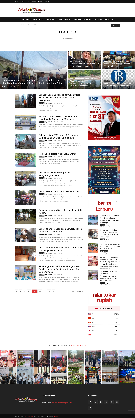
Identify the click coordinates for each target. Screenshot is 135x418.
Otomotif (87, 19)
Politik (67, 19)
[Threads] (90, 408)
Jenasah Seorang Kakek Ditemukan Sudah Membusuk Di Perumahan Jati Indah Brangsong (59, 98)
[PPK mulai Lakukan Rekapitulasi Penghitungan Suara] (25, 178)
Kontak (40, 1)
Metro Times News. (28, 416)
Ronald (108, 225)
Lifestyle (97, 19)
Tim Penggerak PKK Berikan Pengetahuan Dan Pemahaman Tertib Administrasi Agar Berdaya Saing (59, 269)
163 (49, 291)
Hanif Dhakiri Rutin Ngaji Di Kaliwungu (58, 154)
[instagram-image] (8, 358)
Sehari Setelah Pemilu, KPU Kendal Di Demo (60, 191)
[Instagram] (96, 402)
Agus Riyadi (48, 103)
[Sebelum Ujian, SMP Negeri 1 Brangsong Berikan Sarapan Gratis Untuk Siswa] (25, 141)
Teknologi (77, 19)
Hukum (59, 19)
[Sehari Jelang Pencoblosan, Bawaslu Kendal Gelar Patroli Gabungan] (25, 235)
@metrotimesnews (79, 346)
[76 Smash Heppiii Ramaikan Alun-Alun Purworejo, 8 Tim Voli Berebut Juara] (93, 248)
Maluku (102, 283)
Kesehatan (109, 19)
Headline (102, 225)
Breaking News (104, 251)
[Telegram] (101, 402)
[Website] (112, 402)
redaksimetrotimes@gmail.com (62, 403)
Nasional (25, 19)
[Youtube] (117, 402)
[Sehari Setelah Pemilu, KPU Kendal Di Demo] (25, 197)
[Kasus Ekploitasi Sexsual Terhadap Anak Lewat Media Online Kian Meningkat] (25, 122)
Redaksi (34, 1)
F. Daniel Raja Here (105, 253)
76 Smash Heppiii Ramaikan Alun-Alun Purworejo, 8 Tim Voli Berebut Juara (110, 246)
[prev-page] (16, 291)
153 (40, 291)
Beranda (17, 25)
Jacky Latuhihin (113, 266)
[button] (132, 20)
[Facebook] (90, 402)
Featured (23, 25)
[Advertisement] (84, 10)
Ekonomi (50, 19)
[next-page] (53, 291)
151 (29, 291)
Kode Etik (46, 1)
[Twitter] (106, 402)
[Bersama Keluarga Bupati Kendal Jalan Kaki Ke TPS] (25, 216)
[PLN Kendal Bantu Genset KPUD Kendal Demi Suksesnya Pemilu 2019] (25, 253)
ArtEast (56, 416)
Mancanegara (38, 19)
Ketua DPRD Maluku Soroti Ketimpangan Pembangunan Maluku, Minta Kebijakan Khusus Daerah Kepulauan (109, 276)
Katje (3, 86)
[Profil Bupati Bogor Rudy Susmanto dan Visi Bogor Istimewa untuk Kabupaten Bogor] (84, 59)
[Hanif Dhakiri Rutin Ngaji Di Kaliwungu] (25, 160)
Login (29, 1)
